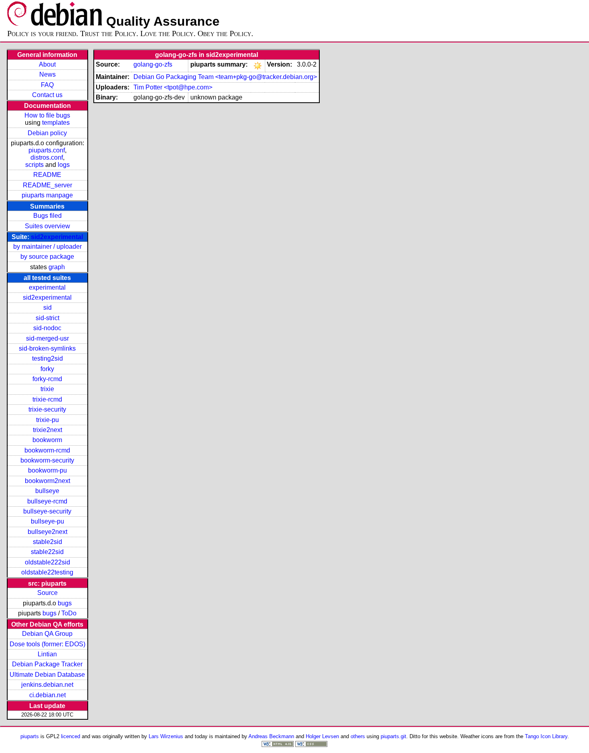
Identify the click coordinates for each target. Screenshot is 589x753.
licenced (70, 736)
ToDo (69, 613)
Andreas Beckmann (271, 736)
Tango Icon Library (546, 736)
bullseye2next (47, 531)
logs (64, 164)
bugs (65, 603)
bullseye (47, 490)
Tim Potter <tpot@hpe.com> (172, 87)
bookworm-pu (47, 470)
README (47, 174)
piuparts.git (393, 736)
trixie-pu (47, 419)
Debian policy (47, 133)
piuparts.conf (46, 150)
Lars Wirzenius (166, 736)
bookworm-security (47, 460)
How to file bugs (47, 115)
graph (56, 267)
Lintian (47, 654)
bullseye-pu (47, 521)
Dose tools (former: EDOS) (47, 644)
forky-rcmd (47, 378)
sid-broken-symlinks (47, 348)
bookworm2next (47, 480)
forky (47, 368)
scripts (34, 164)
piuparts (29, 736)
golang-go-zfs (152, 64)
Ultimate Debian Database (47, 674)
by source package (47, 256)
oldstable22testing (47, 572)
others (358, 736)
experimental (47, 287)
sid (47, 307)
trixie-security (47, 409)
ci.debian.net (47, 695)
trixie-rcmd (47, 399)
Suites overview (47, 226)
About (47, 64)
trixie (47, 389)
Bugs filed (47, 215)
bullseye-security (47, 511)
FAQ (47, 84)
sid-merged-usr (47, 338)
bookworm (47, 439)
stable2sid (47, 541)
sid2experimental (57, 236)
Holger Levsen (322, 736)
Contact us (47, 94)
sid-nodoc (47, 328)
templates (56, 122)
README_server (47, 185)
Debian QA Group (47, 633)
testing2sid (47, 358)
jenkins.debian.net (47, 684)
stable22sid (47, 551)
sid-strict (47, 318)
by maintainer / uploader (47, 246)
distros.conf (46, 157)
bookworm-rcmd (47, 450)
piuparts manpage (47, 195)
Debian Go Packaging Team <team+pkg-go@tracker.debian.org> (225, 76)
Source (47, 592)
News (47, 74)
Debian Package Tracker (47, 664)
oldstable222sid (47, 562)
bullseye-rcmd (47, 501)
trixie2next (47, 429)
